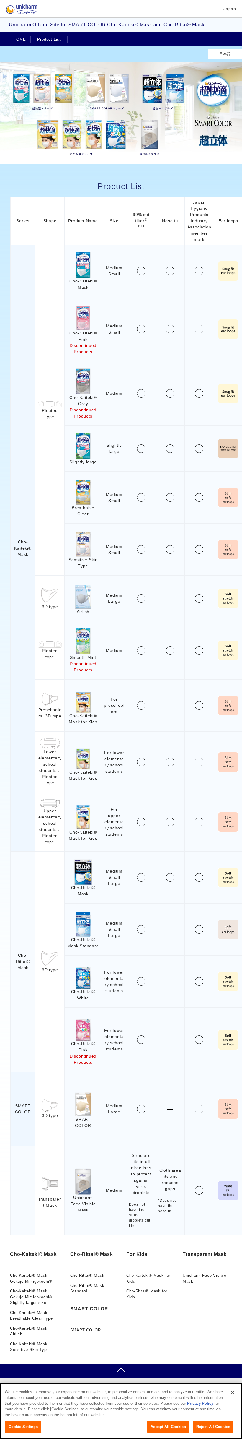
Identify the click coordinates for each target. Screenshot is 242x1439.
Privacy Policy (200, 1403)
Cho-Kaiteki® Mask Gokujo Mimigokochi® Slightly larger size (31, 1297)
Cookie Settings (23, 1427)
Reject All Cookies (213, 1427)
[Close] (232, 1392)
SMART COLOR (85, 1330)
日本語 (225, 54)
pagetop (121, 1371)
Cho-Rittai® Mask (87, 1275)
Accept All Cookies (168, 1427)
